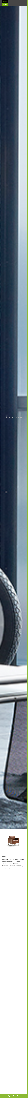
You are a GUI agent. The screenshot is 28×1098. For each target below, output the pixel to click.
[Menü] (23, 3)
